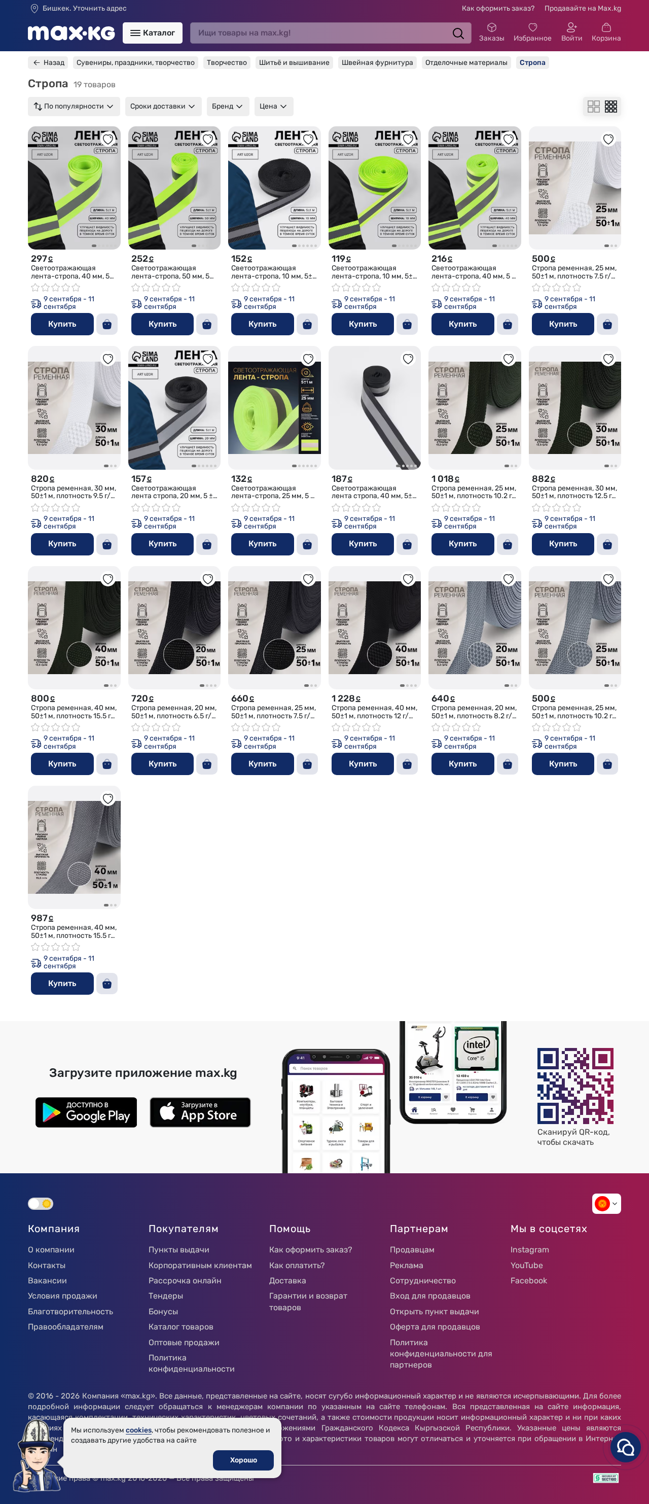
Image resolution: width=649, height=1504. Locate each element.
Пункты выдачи (179, 1249)
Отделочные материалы (466, 62)
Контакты (46, 1265)
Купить (62, 324)
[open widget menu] (625, 1447)
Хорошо (243, 1460)
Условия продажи (62, 1296)
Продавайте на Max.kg (583, 8)
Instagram (530, 1249)
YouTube (527, 1265)
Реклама (406, 1265)
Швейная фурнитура (377, 62)
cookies (139, 1430)
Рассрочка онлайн (185, 1280)
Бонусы (163, 1311)
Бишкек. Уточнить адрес (85, 8)
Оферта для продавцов (435, 1327)
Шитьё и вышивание (294, 62)
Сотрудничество (423, 1280)
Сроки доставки (158, 106)
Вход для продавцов (430, 1296)
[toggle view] (594, 106)
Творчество (227, 62)
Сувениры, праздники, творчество (136, 62)
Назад (54, 62)
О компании (51, 1249)
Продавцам (412, 1249)
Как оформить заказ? (498, 8)
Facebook (529, 1280)
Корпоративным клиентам (200, 1265)
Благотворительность (70, 1311)
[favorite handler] (108, 139)
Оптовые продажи (184, 1342)
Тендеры (166, 1296)
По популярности (74, 106)
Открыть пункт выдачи (434, 1311)
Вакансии (47, 1280)
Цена (268, 106)
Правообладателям (65, 1327)
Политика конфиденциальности (192, 1363)
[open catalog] (135, 33)
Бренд (222, 106)
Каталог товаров (181, 1327)
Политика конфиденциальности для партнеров (441, 1354)
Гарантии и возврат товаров (308, 1301)
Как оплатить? (297, 1265)
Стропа (533, 62)
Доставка (287, 1280)
